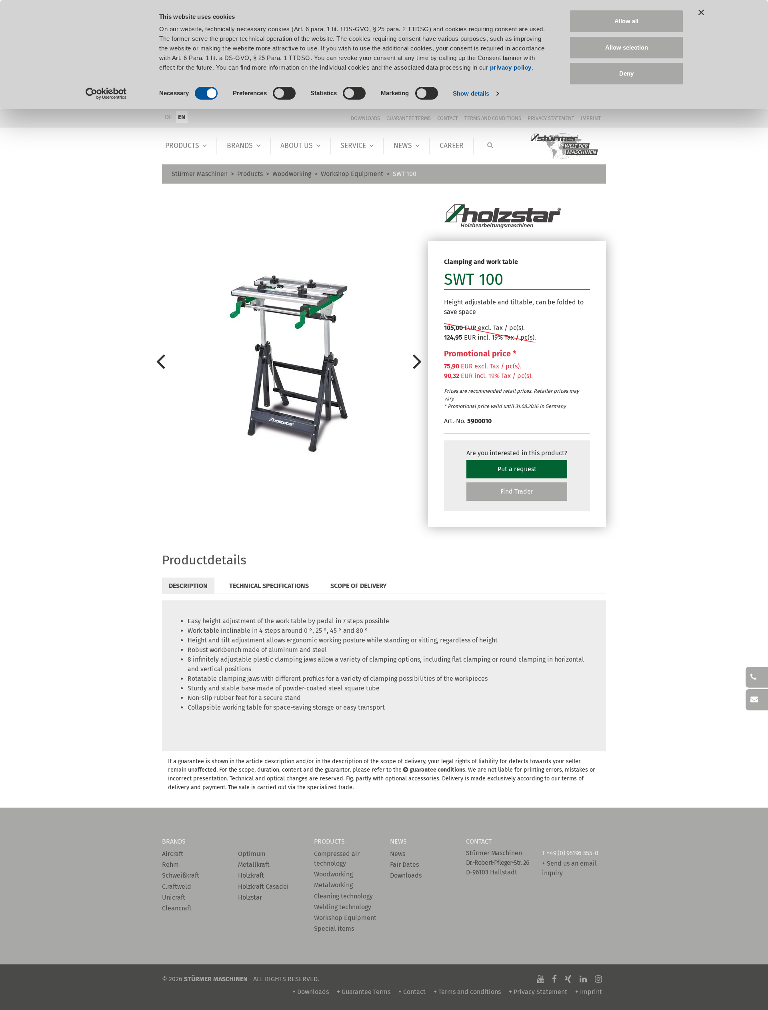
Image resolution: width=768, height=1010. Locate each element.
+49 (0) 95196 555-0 (572, 853)
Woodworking (291, 174)
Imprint (591, 118)
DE (168, 117)
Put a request (517, 469)
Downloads (365, 118)
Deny (626, 73)
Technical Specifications (269, 586)
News (403, 146)
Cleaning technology (343, 896)
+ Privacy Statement (538, 992)
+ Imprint (588, 992)
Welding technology (342, 907)
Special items (334, 928)
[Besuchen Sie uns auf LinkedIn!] (583, 979)
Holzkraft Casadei (263, 886)
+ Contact (412, 992)
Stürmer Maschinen (200, 174)
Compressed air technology (337, 858)
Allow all (626, 21)
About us (296, 146)
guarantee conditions (437, 769)
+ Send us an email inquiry (569, 868)
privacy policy (511, 67)
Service (353, 146)
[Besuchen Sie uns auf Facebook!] (554, 979)
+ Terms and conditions (467, 992)
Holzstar (250, 897)
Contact (447, 118)
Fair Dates (404, 864)
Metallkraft (254, 864)
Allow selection (626, 47)
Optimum (252, 854)
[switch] (284, 93)
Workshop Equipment (352, 174)
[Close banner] (701, 12)
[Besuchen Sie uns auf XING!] (568, 979)
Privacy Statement (551, 118)
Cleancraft (177, 908)
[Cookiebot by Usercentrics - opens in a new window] (106, 94)
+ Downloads (310, 992)
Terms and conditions (492, 118)
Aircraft (172, 854)
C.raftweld (176, 886)
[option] (289, 361)
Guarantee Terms (408, 118)
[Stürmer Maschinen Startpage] (565, 146)
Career (452, 146)
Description (188, 586)
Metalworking (333, 885)
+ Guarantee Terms (363, 992)
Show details (471, 93)
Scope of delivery (358, 586)
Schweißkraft (180, 875)
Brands (240, 146)
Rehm (170, 864)
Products (182, 146)
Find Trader (516, 491)
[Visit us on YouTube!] (540, 979)
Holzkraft (251, 875)
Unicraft (173, 897)
